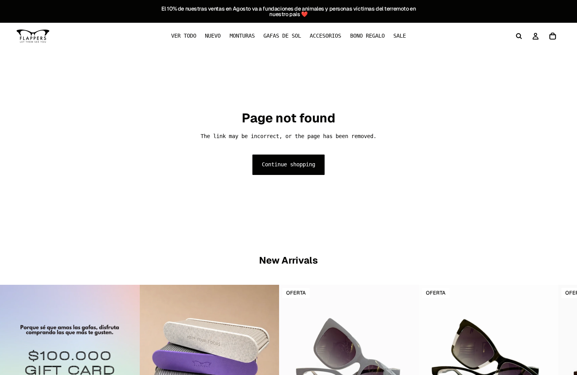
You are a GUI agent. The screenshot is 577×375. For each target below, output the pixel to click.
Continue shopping (288, 164)
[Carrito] (552, 36)
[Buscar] (519, 36)
